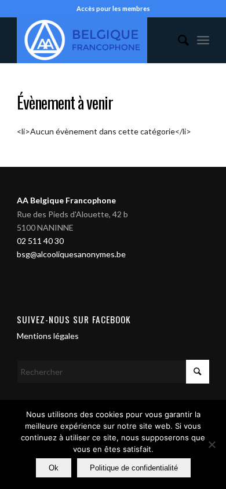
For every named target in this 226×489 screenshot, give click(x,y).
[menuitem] (177, 40)
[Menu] (203, 40)
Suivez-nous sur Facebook (74, 319)
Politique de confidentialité (134, 468)
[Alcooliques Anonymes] (93, 40)
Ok (54, 468)
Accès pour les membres (113, 8)
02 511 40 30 (40, 241)
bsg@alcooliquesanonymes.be (71, 254)
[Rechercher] (177, 40)
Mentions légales (48, 336)
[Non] (211, 444)
